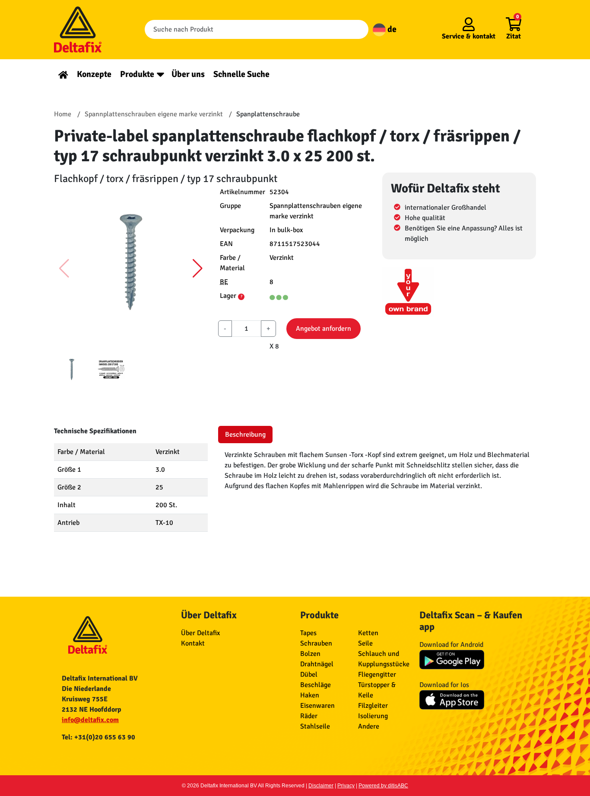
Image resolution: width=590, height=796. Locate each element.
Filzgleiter (373, 705)
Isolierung (373, 716)
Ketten (368, 633)
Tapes (308, 633)
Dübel (308, 674)
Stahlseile (315, 726)
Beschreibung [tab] (245, 434)
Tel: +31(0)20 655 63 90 (98, 737)
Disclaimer (320, 786)
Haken (309, 695)
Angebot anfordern (323, 328)
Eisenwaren (317, 705)
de (391, 29)
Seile (365, 643)
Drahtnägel (316, 664)
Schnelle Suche (241, 74)
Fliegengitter (377, 674)
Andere (368, 726)
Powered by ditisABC (383, 786)
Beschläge (315, 685)
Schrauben (316, 643)
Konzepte (94, 74)
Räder (308, 716)
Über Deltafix (200, 633)
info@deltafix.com (90, 720)
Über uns (188, 74)
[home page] (63, 74)
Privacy (346, 786)
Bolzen (310, 653)
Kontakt (193, 643)
